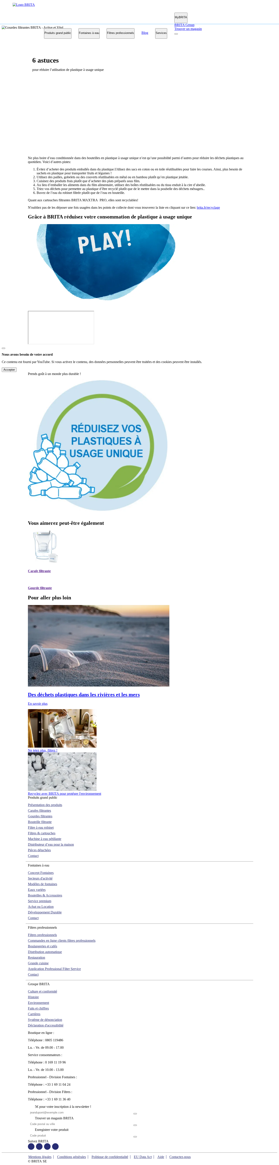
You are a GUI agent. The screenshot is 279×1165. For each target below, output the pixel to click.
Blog (144, 33)
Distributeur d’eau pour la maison (51, 844)
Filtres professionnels (120, 33)
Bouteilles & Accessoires (45, 895)
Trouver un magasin (188, 29)
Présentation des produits (45, 805)
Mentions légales (39, 1157)
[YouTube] (47, 1147)
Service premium (39, 901)
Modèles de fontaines (42, 884)
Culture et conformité (42, 991)
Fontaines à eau (89, 33)
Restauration (36, 957)
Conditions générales (71, 1157)
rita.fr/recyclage (209, 207)
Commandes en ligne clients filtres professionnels (61, 940)
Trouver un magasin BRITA (54, 1118)
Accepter (9, 369)
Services (161, 33)
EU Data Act (143, 1157)
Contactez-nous (180, 1157)
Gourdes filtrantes (40, 816)
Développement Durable (45, 912)
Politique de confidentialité (110, 1157)
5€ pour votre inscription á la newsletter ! (63, 1106)
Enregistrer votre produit (51, 1130)
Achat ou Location (41, 906)
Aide (160, 1157)
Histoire (33, 997)
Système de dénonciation (45, 1020)
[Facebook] (31, 1147)
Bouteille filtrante (40, 822)
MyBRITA (181, 17)
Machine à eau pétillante (44, 839)
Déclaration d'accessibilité (45, 1025)
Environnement (38, 1003)
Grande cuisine (38, 963)
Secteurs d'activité (40, 878)
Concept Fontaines (41, 873)
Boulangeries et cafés (42, 946)
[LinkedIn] (55, 1147)
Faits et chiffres (38, 1008)
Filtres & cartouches (41, 833)
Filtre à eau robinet (41, 827)
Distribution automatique (45, 952)
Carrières (34, 1014)
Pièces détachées (39, 850)
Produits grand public (57, 33)
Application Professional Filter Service (54, 969)
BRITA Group (184, 25)
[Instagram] (39, 1147)
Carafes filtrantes (39, 810)
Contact (33, 856)
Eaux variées (37, 890)
